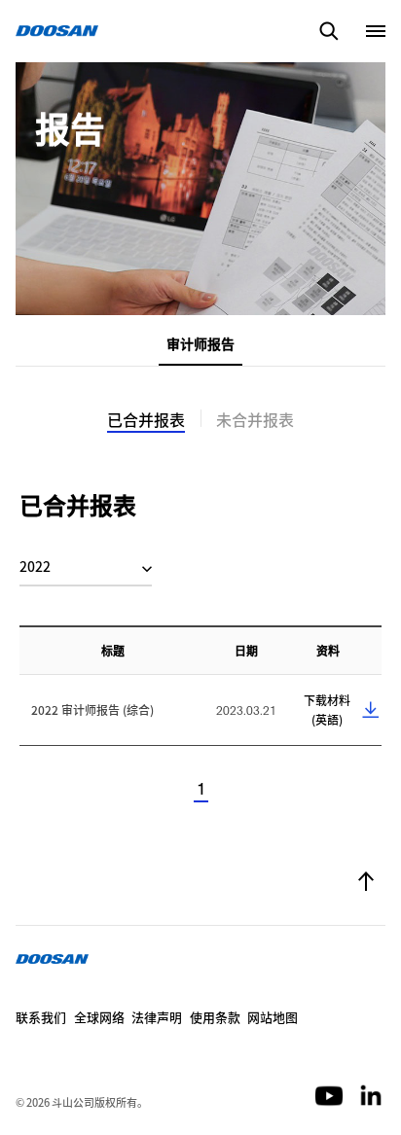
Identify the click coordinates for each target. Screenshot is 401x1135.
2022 (35, 566)
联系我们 (41, 1017)
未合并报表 (255, 419)
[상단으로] (366, 883)
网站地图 (272, 1017)
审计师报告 (200, 343)
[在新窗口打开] (330, 1094)
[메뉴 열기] (375, 31)
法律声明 (156, 1017)
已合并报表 (146, 419)
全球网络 (99, 1017)
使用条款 (215, 1017)
